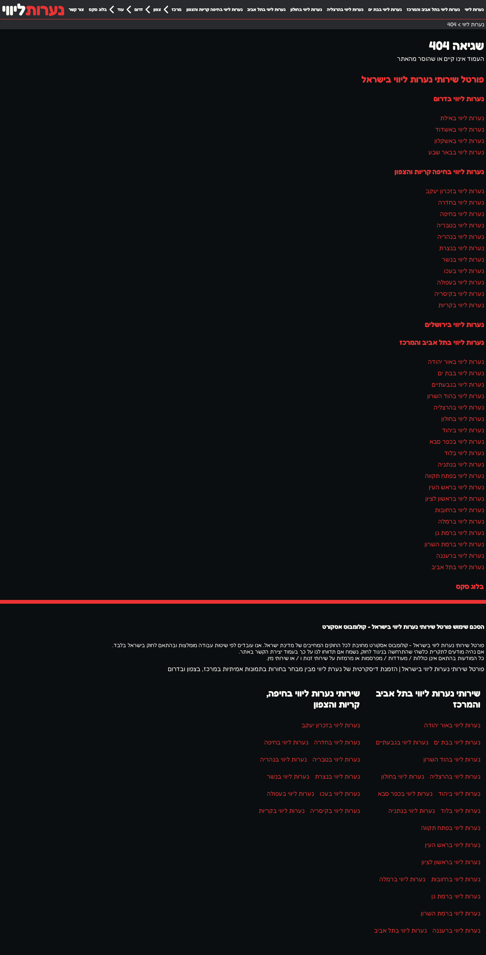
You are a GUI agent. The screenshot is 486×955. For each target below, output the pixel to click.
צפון (157, 9)
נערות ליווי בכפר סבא (456, 441)
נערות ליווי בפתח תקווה (454, 475)
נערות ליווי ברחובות (459, 510)
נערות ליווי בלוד (464, 453)
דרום (138, 9)
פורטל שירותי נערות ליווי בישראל (422, 79)
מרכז (176, 9)
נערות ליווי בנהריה (460, 236)
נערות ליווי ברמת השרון (454, 544)
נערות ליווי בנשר (463, 259)
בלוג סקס (98, 9)
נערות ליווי (474, 9)
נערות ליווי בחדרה (461, 202)
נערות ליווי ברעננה (460, 555)
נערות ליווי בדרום (459, 98)
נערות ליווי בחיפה (462, 213)
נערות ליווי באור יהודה (456, 361)
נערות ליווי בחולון (306, 9)
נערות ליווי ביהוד (463, 430)
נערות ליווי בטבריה (460, 225)
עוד (120, 9)
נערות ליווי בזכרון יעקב (455, 191)
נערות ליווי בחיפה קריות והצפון (214, 9)
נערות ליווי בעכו (464, 270)
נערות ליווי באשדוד (459, 129)
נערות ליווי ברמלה (461, 521)
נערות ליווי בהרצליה (345, 9)
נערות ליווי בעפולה (460, 282)
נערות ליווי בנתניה (461, 464)
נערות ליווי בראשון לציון (454, 498)
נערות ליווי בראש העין (456, 487)
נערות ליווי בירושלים (454, 324)
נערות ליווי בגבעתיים (458, 384)
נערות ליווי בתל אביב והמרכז (433, 9)
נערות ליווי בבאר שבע (456, 152)
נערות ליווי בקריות (461, 305)
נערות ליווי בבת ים (385, 9)
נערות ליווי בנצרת (461, 248)
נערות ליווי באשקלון (459, 140)
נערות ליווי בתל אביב (266, 9)
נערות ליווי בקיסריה (459, 293)
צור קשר (76, 9)
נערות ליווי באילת (462, 118)
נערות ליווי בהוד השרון (455, 396)
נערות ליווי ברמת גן (459, 532)
